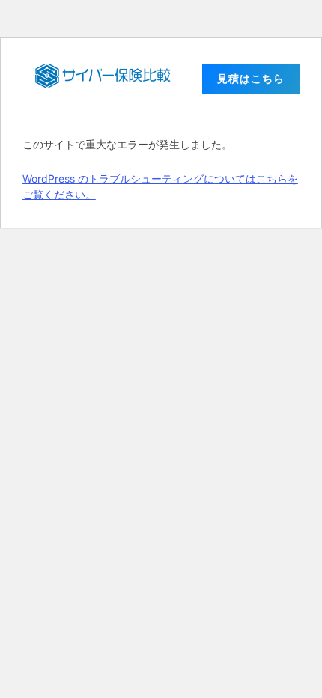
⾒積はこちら (251, 78)
